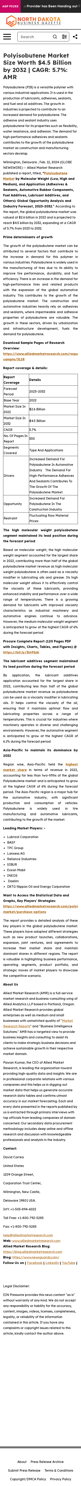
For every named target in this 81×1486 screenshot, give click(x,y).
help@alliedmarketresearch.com (28, 1235)
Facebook (34, 1263)
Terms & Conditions (58, 1470)
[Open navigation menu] (7, 37)
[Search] (55, 36)
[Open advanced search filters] (64, 36)
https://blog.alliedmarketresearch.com (32, 1252)
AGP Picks (10, 6)
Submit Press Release (24, 1470)
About (22, 1462)
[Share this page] (75, 37)
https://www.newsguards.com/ (35, 1257)
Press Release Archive (47, 1462)
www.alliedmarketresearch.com (36, 1241)
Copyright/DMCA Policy (28, 1479)
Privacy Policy (60, 1479)
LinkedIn (52, 1263)
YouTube (68, 1263)
